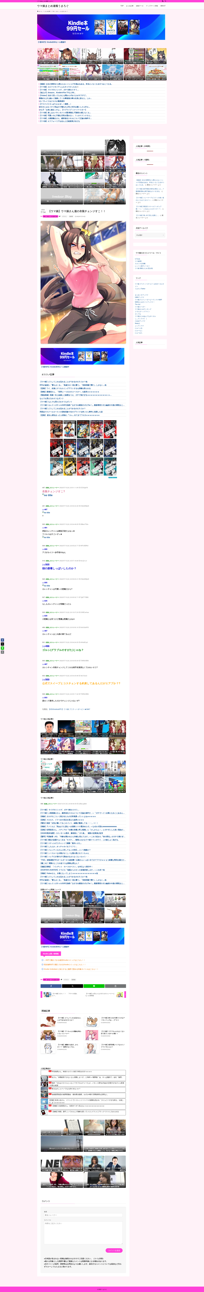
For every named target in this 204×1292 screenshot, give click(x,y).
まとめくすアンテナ (141, 295)
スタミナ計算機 (140, 263)
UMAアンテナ (139, 297)
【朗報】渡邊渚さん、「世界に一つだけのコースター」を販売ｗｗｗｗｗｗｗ (69, 391)
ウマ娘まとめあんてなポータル (145, 316)
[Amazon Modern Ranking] (112, 477)
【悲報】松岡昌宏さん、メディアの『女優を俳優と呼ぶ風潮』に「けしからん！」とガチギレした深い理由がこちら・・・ (82, 829)
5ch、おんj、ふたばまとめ (50, 216)
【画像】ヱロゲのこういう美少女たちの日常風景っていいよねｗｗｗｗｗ (68, 816)
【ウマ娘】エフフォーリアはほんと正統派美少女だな (59, 121)
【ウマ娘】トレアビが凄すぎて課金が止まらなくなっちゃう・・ (64, 856)
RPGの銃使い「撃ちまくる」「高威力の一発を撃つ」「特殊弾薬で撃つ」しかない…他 (73, 385)
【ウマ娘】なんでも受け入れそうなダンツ (56, 401)
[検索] (165, 1)
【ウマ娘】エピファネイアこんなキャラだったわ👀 (59, 87)
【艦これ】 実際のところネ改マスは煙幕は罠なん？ (59, 863)
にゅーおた (138, 333)
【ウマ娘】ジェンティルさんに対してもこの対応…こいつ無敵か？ (65, 850)
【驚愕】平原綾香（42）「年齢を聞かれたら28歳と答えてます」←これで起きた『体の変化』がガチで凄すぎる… (81, 836)
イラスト (64, 216)
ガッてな (138, 314)
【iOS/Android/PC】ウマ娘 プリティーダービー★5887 (69, 709)
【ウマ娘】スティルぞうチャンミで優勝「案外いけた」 (61, 843)
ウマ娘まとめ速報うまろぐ (53, 5)
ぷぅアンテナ (139, 326)
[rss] (162, 1)
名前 (45, 1211)
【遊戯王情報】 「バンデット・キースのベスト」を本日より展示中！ (66, 866)
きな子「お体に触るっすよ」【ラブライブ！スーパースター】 (63, 110)
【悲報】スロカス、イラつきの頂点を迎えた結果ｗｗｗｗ (62, 819)
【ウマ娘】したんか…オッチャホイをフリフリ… (58, 846)
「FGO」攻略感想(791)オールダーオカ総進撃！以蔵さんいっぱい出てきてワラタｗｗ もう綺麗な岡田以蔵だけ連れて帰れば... (83, 860)
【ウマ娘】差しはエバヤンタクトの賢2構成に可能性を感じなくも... (65, 112)
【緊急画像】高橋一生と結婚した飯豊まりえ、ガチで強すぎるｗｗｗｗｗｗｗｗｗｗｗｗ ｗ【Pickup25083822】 (75, 395)
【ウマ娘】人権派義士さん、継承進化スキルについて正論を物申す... (65, 118)
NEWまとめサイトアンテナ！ (145, 302)
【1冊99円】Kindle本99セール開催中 (51, 42)
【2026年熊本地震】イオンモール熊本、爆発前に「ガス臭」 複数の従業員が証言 (71, 833)
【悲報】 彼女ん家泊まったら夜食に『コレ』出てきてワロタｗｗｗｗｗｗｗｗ (70, 415)
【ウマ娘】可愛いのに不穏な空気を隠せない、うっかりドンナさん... (65, 115)
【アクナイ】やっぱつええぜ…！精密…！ (55, 104)
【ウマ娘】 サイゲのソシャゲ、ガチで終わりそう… (59, 90)
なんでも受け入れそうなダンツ (52, 398)
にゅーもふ (138, 330)
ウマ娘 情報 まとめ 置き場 (144, 268)
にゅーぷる (138, 328)
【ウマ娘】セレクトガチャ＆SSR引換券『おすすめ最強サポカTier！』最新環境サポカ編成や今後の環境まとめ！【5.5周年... (81, 405)
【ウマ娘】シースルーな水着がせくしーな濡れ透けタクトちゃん (64, 853)
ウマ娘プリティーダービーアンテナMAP (148, 300)
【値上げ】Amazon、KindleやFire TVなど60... (57, 92)
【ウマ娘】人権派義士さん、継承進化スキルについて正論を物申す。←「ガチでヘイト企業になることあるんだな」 (82, 813)
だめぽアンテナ (140, 321)
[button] (51, 986)
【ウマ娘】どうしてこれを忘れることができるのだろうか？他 (63, 381)
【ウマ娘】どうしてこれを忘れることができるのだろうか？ (63, 408)
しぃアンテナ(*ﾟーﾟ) (141, 319)
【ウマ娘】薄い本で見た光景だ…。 (148, 215)
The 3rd (137, 304)
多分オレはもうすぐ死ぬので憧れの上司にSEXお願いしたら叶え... (64, 107)
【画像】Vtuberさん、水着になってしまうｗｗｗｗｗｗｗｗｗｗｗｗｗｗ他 (69, 873)
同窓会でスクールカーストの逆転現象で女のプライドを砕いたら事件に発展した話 (71, 411)
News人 (137, 323)
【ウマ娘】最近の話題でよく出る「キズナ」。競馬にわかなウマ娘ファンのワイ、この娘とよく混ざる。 (80, 840)
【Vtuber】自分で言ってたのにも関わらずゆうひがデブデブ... (63, 95)
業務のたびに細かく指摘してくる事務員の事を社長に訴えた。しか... (65, 98)
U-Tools (137, 259)
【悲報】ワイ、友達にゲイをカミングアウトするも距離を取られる (65, 388)
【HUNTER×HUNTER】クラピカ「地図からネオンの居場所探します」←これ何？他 (72, 870)
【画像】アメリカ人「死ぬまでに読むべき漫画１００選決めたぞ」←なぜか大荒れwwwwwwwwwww (78, 826)
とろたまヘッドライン (142, 311)
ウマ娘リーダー (140, 307)
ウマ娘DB (138, 261)
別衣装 (71, 216)
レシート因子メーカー (142, 266)
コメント (47, 1220)
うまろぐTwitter (140, 289)
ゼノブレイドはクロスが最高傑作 (52, 101)
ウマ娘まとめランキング (143, 309)
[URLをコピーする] (115, 986)
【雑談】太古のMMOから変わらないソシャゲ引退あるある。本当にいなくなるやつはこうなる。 (76, 84)
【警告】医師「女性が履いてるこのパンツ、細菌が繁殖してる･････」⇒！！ (69, 823)
